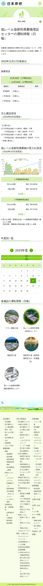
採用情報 (35, 486)
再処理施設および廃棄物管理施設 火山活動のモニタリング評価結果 (25, 469)
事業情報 (21, 16)
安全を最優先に (23, 453)
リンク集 (35, 511)
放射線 (38, 469)
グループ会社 (9, 445)
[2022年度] (11, 250)
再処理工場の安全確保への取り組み (25, 458)
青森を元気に (24, 528)
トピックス (21, 539)
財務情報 (8, 443)
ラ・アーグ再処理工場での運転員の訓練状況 (25, 448)
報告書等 (9, 520)
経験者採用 (37, 491)
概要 (6, 451)
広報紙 (36, 435)
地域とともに (22, 515)
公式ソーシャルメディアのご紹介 (37, 480)
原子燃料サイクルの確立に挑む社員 (25, 429)
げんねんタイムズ (24, 531)
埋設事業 (9, 457)
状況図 (20, 194)
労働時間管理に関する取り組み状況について (25, 557)
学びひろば (37, 456)
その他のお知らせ (24, 552)
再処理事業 (10, 459)
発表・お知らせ (22, 533)
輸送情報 (9, 523)
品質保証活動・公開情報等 (9, 507)
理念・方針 (8, 429)
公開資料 (9, 518)
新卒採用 (37, 488)
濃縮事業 (9, 454)
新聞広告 (37, 432)
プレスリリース (23, 536)
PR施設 (36, 448)
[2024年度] (31, 250)
